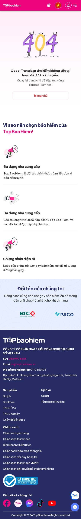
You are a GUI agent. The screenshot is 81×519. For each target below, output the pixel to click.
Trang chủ (40, 95)
